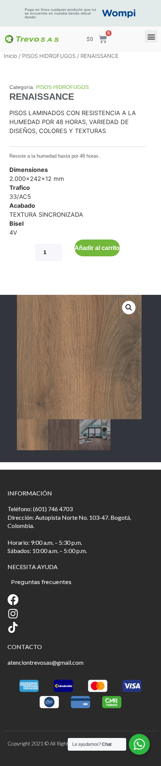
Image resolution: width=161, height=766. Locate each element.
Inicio (10, 56)
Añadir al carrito (97, 248)
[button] (151, 36)
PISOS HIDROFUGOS (49, 56)
